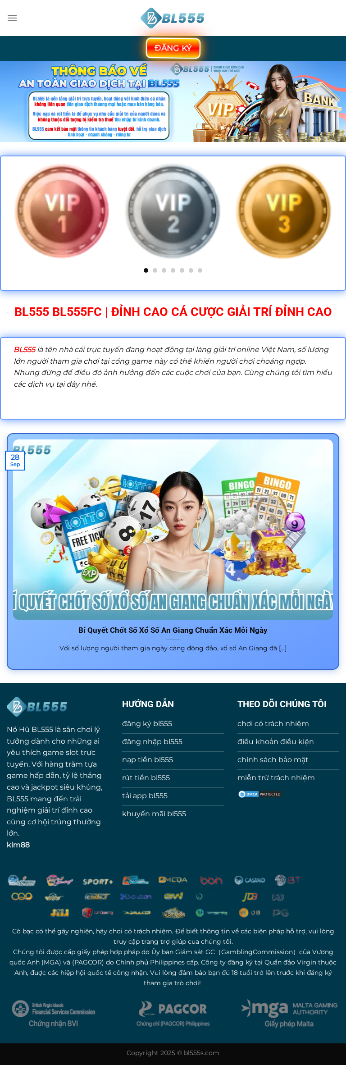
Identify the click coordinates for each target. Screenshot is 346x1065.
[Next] (334, 217)
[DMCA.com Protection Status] (259, 793)
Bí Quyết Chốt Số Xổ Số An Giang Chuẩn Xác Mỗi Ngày (173, 630)
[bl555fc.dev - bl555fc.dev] (173, 18)
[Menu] (12, 18)
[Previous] (11, 217)
